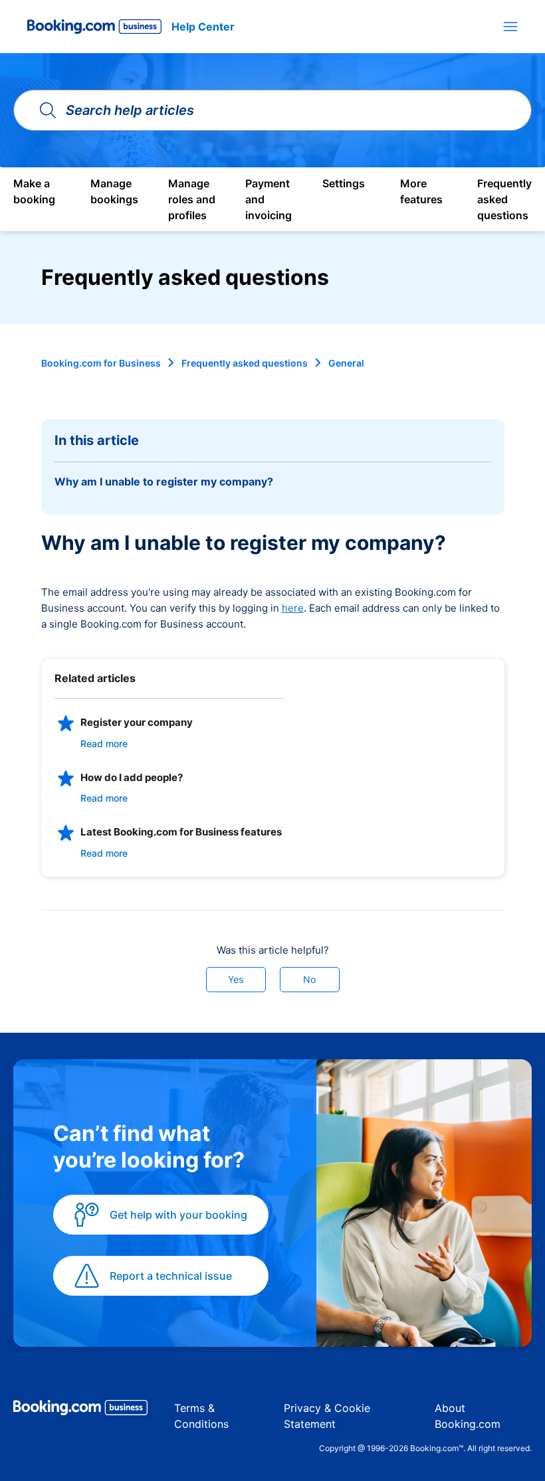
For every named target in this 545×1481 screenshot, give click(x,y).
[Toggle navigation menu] (510, 26)
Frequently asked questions (244, 363)
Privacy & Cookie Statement (327, 1416)
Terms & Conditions (201, 1416)
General (346, 363)
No (309, 979)
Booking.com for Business (101, 363)
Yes (235, 979)
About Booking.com (467, 1416)
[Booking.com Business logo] (80, 1410)
